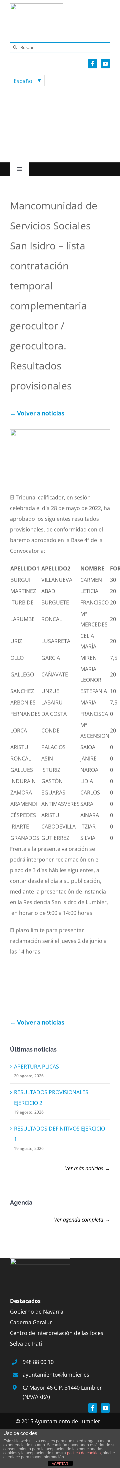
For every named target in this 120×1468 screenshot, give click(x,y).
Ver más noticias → (87, 1168)
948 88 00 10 (38, 1362)
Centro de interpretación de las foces (56, 1333)
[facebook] (92, 63)
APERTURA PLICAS (36, 1066)
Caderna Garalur (31, 1322)
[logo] (36, 6)
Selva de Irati (26, 1343)
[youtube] (105, 63)
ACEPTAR (60, 1464)
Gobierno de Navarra (36, 1311)
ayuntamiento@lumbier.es (56, 1374)
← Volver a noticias (37, 413)
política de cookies (84, 1453)
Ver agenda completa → (82, 1219)
